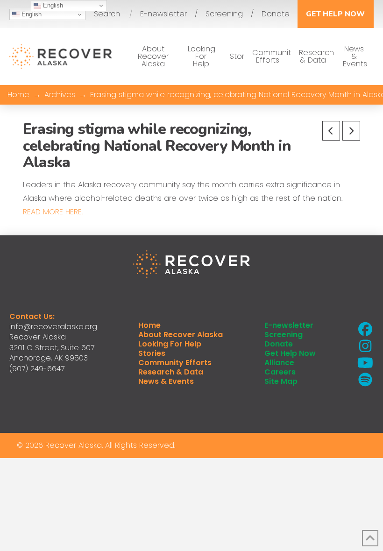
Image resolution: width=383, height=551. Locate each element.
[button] (107, 14)
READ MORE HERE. (53, 211)
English (31, 14)
